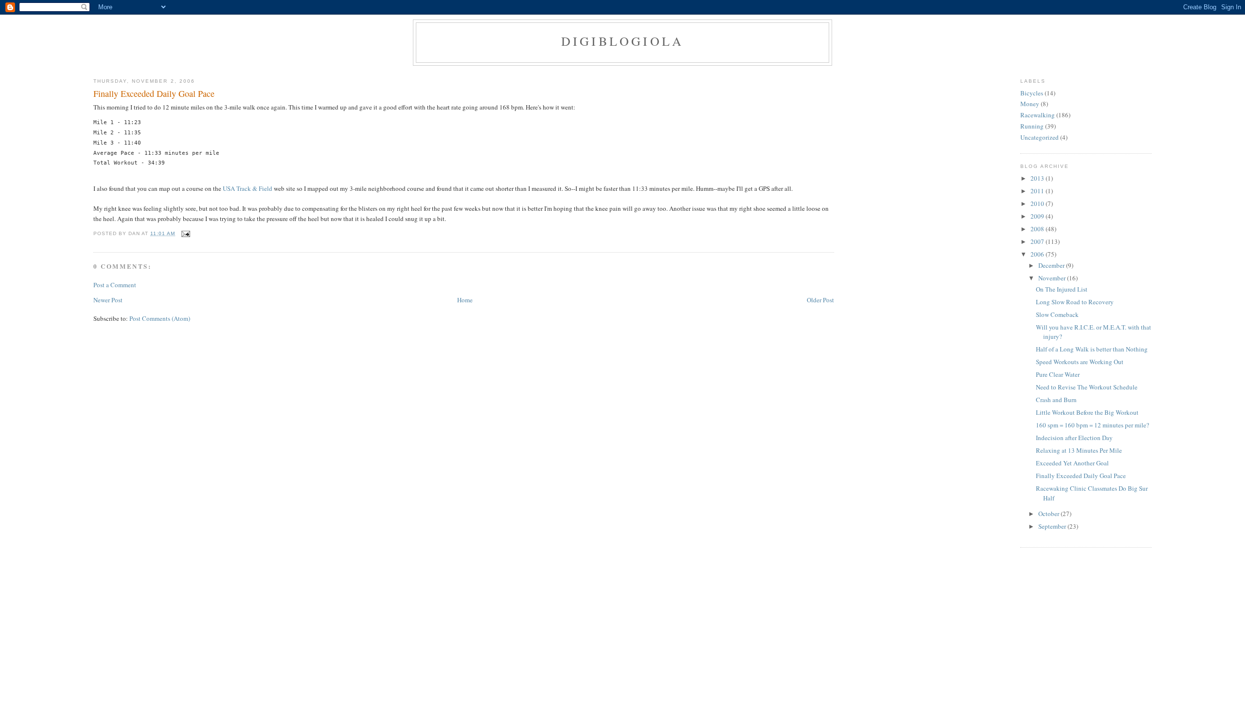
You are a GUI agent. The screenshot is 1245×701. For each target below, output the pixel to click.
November (1052, 278)
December (1052, 265)
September (1052, 526)
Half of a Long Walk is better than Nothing (1092, 349)
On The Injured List (1061, 289)
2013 (1038, 178)
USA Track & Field (247, 188)
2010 (1038, 203)
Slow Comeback (1057, 314)
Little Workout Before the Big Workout (1087, 412)
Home (465, 299)
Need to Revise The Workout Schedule (1087, 387)
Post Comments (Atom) (159, 318)
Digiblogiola (622, 41)
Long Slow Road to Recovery (1075, 301)
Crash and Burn (1056, 399)
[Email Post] (184, 233)
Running (1032, 126)
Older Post (820, 299)
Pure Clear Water (1058, 374)
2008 (1038, 228)
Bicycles (1031, 93)
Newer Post (108, 299)
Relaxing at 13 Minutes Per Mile (1079, 450)
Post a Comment (114, 284)
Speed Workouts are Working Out (1079, 361)
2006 (1038, 254)
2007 (1038, 241)
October (1049, 513)
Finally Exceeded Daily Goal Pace (153, 93)
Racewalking (1037, 115)
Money (1029, 103)
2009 (1038, 216)
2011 (1038, 190)
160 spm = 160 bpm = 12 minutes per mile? (1092, 425)
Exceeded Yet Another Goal (1072, 463)
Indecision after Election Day (1074, 437)
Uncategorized (1039, 137)
